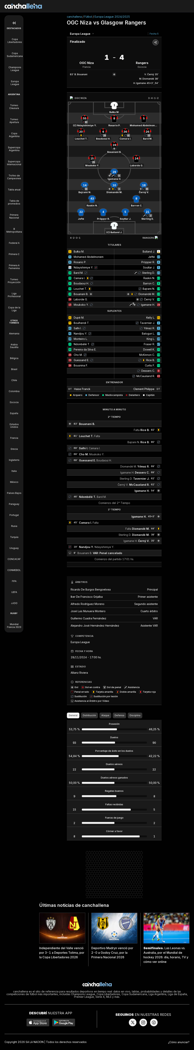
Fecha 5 (154, 33)
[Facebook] (154, 1022)
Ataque (105, 715)
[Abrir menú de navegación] (14, 22)
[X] (132, 1022)
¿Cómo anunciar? (178, 1042)
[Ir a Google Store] (64, 1022)
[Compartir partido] (156, 42)
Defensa (119, 715)
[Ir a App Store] (38, 1022)
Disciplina (135, 715)
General (73, 715)
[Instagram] (143, 1022)
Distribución (89, 715)
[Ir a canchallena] (23, 6)
